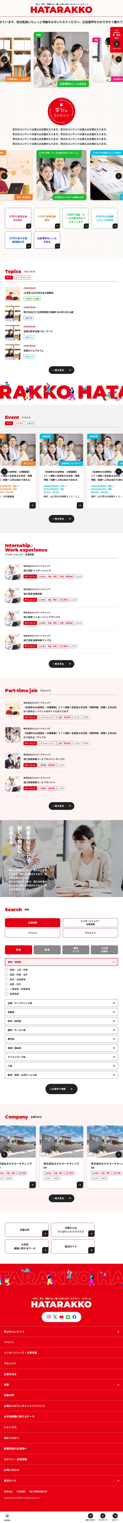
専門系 (11, 1039)
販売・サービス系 (17, 1030)
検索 (6, 1385)
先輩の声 (24, 1229)
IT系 (10, 1065)
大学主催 (19, 423)
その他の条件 (104, 949)
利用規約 (21, 1491)
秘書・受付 (15, 984)
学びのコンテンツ (14, 1331)
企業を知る (10, 1374)
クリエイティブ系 (16, 1057)
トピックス (10, 1427)
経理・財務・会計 (19, 974)
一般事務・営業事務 (20, 989)
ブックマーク (103, 1520)
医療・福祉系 (14, 1048)
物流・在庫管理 (17, 979)
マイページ (117, 48)
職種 (18, 949)
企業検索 (32, 922)
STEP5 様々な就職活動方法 (18, 239)
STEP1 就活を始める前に (18, 218)
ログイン (115, 1520)
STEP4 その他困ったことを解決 (105, 218)
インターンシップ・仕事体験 (90, 922)
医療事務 (14, 993)
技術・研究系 (14, 1021)
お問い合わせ (11, 1470)
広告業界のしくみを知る (47, 239)
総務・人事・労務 (19, 969)
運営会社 (8, 1491)
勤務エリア (75, 949)
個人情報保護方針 (38, 1491)
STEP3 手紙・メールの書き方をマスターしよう (75, 218)
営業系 (11, 1012)
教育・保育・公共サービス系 (22, 1074)
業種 (47, 949)
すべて (9, 277)
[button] (4, 59)
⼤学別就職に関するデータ (25, 1246)
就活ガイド (71, 1246)
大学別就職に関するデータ (19, 1416)
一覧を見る (58, 370)
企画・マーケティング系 (20, 1003)
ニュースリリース (22, 277)
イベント (32, 932)
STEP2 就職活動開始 (47, 218)
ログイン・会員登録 (15, 1459)
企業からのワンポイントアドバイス (71, 1229)
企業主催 (30, 423)
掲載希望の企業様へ (15, 1448)
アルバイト (90, 932)
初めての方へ (90, 1520)
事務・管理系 (14, 962)
